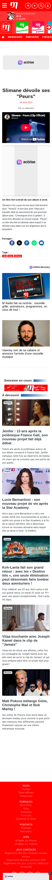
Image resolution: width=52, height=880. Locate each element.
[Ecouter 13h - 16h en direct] (26, 387)
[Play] (3, 25)
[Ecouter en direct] (35, 6)
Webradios (15, 37)
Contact (26, 789)
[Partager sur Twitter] (18, 244)
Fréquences (26, 796)
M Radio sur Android (26, 843)
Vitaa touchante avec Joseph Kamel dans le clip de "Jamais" (26, 640)
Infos (26, 808)
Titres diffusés (26, 792)
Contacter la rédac (26, 818)
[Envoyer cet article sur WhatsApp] (33, 244)
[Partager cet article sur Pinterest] (26, 244)
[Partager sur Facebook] (11, 244)
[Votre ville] (28, 6)
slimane (18, 256)
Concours (26, 815)
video (10, 256)
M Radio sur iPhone (26, 840)
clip (4, 256)
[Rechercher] (41, 6)
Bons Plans (26, 805)
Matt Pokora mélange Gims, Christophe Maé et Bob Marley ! (25, 705)
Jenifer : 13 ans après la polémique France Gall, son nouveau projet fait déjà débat (25, 437)
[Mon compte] (48, 6)
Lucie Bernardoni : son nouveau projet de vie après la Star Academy (25, 504)
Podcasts (26, 827)
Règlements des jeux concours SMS (25, 859)
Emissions (32, 37)
